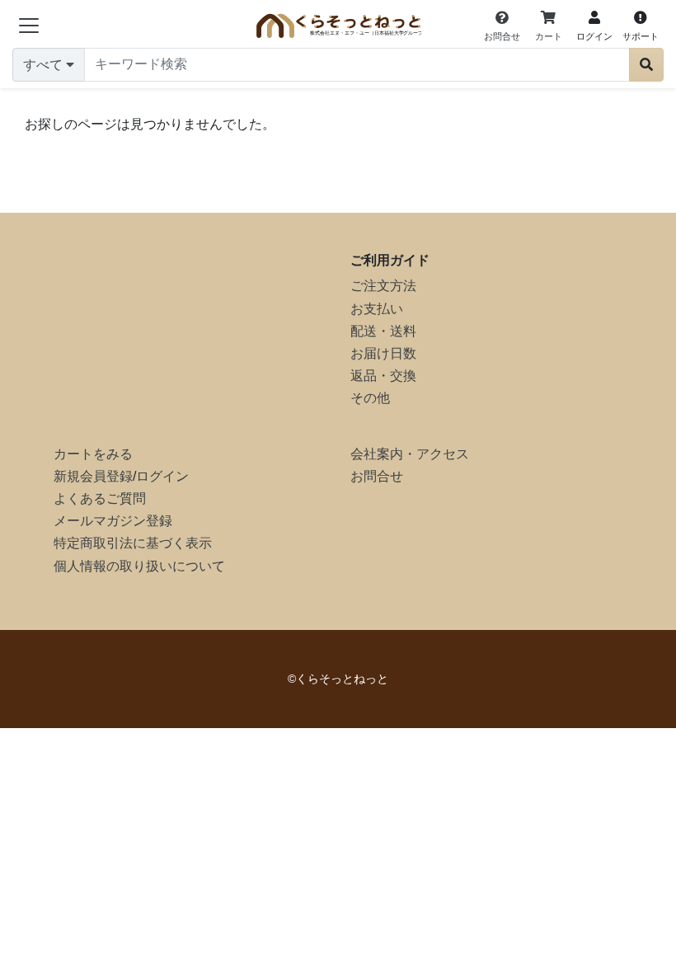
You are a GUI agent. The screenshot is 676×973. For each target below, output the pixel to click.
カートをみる (93, 454)
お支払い (376, 309)
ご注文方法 (383, 286)
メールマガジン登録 (113, 521)
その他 (370, 398)
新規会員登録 (93, 476)
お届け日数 (383, 353)
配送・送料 (383, 331)
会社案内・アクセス (409, 454)
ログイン (162, 476)
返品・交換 (383, 376)
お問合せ (376, 476)
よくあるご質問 (100, 498)
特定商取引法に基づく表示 (133, 543)
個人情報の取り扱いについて (139, 566)
